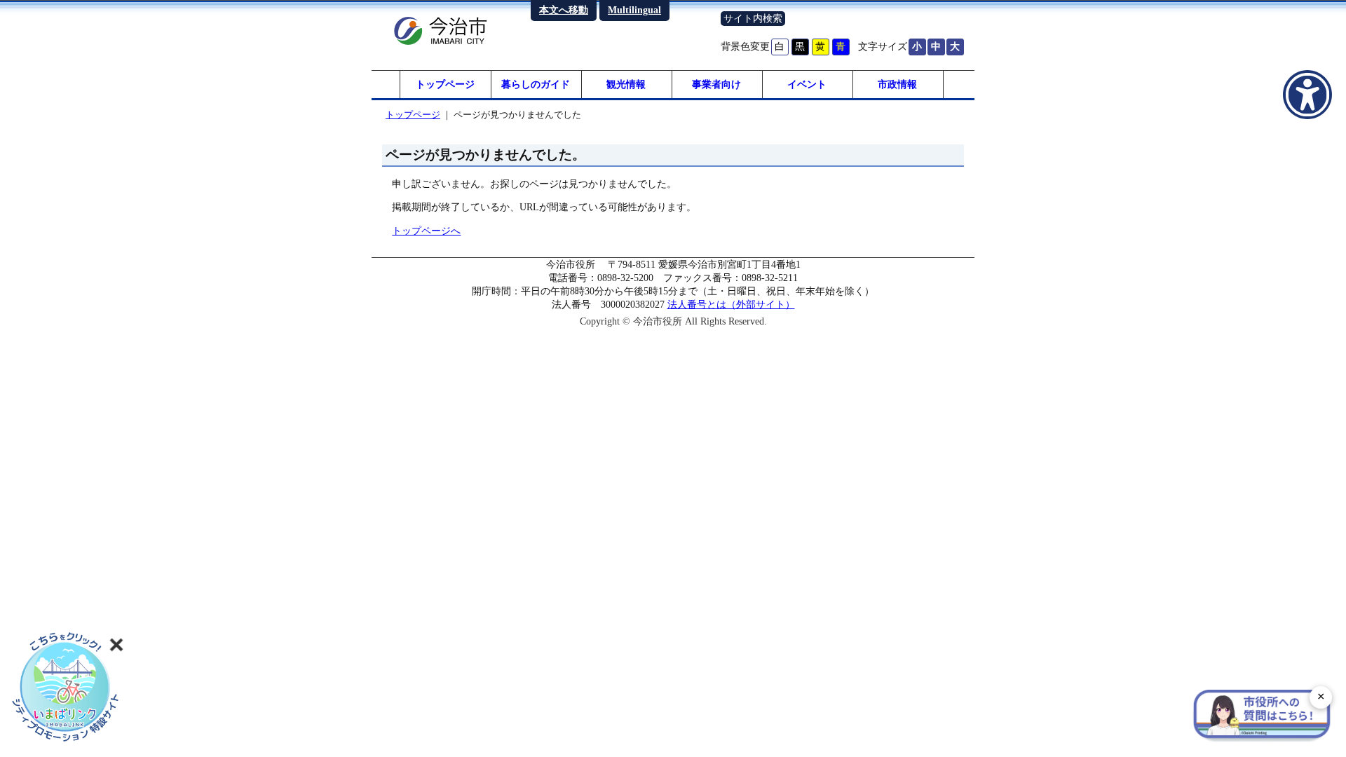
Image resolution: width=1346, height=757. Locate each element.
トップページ (445, 84)
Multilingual (634, 9)
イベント (807, 84)
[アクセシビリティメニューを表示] (1307, 94)
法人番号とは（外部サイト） (731, 304)
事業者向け (716, 84)
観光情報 (626, 84)
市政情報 (897, 84)
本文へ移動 (563, 9)
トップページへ (426, 230)
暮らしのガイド (535, 84)
